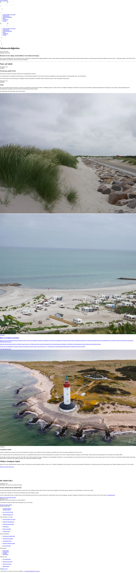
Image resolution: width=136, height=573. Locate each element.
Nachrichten (5, 19)
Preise (4, 18)
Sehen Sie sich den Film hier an (7, 466)
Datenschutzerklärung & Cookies (32, 571)
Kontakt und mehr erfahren (6, 504)
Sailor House (6, 550)
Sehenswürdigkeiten (7, 17)
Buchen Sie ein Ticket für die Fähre (8, 497)
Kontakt (4, 21)
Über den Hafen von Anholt (9, 14)
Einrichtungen (6, 15)
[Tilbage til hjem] (7, 4)
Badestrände (5, 554)
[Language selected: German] (68, 7)
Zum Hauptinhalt (4, 0)
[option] (69, 8)
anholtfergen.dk (111, 495)
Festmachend (6, 551)
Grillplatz (5, 553)
